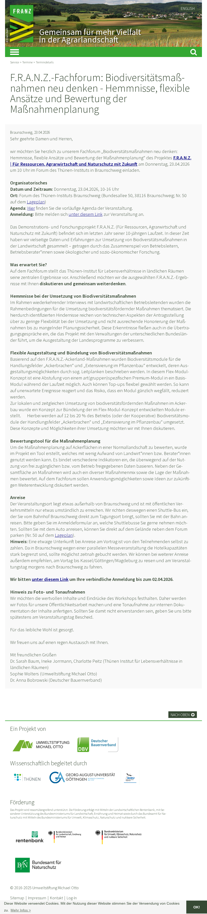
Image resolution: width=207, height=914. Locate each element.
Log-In (72, 897)
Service (14, 62)
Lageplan (36, 202)
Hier (31, 208)
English (188, 8)
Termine (27, 62)
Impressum (37, 897)
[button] (21, 910)
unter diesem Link (85, 214)
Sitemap (17, 897)
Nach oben (183, 714)
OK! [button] (196, 907)
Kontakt (56, 897)
